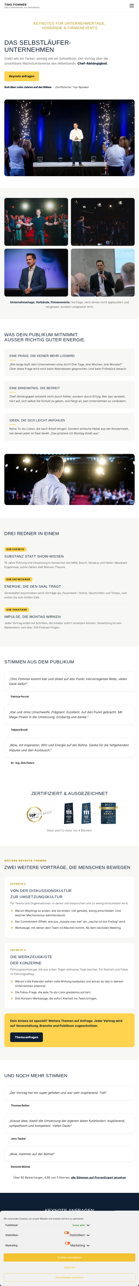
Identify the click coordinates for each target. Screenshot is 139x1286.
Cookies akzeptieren (69, 1257)
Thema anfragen (26, 1037)
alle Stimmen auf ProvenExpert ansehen (98, 1177)
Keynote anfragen (21, 76)
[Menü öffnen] (131, 6)
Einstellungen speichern (70, 1277)
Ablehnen (69, 1267)
